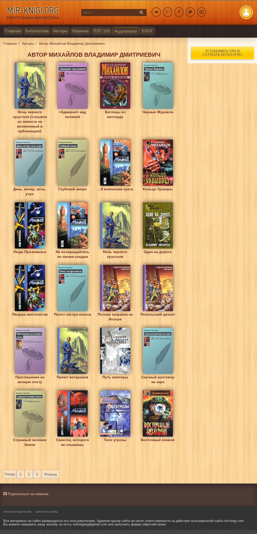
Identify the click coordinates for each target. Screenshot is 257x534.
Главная (13, 31)
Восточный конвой (158, 440)
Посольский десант (157, 314)
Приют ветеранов (72, 377)
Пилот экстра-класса (72, 314)
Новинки (80, 31)
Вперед (50, 474)
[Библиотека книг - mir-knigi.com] (39, 12)
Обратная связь (46, 511)
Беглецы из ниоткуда (115, 114)
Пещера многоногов (30, 314)
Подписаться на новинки (27, 494)
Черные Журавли (157, 112)
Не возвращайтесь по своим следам (72, 254)
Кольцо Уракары (158, 189)
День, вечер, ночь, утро (29, 191)
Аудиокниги (125, 31)
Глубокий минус (72, 189)
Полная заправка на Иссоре (115, 316)
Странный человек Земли (29, 442)
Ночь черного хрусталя (115, 254)
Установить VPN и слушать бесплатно (222, 52)
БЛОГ (147, 31)
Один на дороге (158, 252)
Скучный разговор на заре (157, 379)
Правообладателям (17, 511)
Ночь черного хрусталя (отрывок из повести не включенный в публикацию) (30, 116)
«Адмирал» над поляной (72, 114)
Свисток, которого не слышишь (72, 442)
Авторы (60, 31)
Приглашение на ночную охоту (29, 379)
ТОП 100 (101, 31)
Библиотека (36, 31)
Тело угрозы (115, 440)
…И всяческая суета (115, 189)
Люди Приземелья (29, 252)
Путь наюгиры (115, 377)
